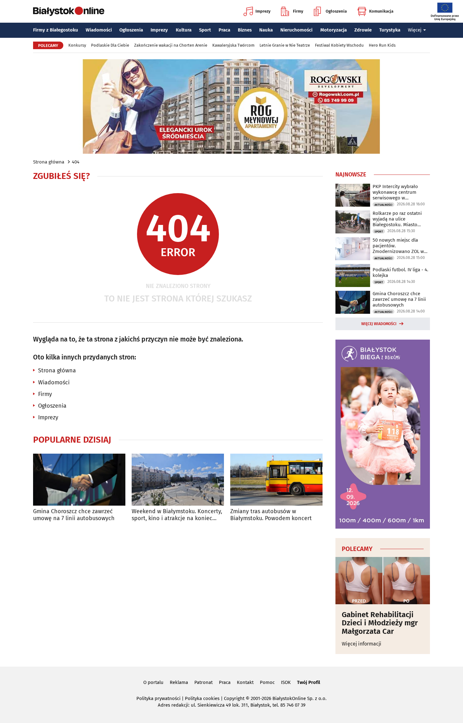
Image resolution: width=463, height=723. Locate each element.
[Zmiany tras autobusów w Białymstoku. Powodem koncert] (276, 480)
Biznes (245, 30)
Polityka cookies (202, 698)
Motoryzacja (333, 30)
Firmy (298, 11)
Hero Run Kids (382, 45)
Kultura (183, 30)
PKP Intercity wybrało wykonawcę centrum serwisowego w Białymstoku (395, 192)
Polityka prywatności (158, 698)
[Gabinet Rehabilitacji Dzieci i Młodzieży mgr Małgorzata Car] (382, 580)
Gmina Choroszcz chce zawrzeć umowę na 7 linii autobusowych (74, 515)
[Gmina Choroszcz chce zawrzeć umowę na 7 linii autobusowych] (79, 480)
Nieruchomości (296, 30)
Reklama (179, 682)
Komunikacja (381, 11)
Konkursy (77, 45)
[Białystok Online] (68, 11)
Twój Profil (308, 682)
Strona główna (48, 162)
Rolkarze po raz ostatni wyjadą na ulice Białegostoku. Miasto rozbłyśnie (397, 218)
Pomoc (267, 682)
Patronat (203, 682)
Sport (205, 30)
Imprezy (263, 11)
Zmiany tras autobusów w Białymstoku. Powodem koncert (271, 515)
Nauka (266, 30)
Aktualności (383, 204)
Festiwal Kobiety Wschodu (339, 45)
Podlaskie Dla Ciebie (110, 45)
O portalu (153, 682)
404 (75, 162)
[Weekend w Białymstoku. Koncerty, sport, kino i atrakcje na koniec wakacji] (178, 480)
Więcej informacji (361, 644)
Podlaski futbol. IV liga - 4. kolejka (400, 272)
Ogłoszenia (336, 11)
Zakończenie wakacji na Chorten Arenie (170, 45)
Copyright (234, 698)
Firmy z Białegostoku (55, 30)
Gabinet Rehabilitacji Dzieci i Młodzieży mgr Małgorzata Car (380, 623)
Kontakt (245, 682)
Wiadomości (99, 30)
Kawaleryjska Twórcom (233, 45)
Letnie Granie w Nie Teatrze (285, 45)
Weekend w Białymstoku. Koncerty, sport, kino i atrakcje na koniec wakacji (177, 515)
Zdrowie (363, 30)
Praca (224, 30)
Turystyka (389, 30)
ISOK (286, 682)
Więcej (414, 30)
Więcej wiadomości (379, 324)
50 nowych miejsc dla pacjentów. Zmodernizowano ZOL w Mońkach (398, 245)
